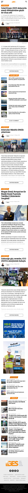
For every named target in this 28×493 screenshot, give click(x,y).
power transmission (8, 474)
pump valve (5, 476)
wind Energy (13, 476)
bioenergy (23, 478)
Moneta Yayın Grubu (20, 480)
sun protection (7, 478)
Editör (8, 23)
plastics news (16, 478)
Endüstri (12, 480)
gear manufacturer (19, 474)
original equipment (21, 476)
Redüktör (6, 480)
